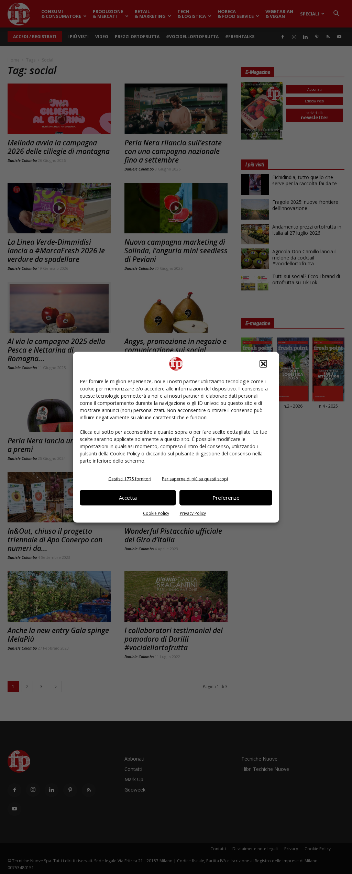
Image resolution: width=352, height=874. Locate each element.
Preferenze (226, 497)
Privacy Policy (193, 513)
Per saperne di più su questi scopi (195, 479)
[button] (263, 363)
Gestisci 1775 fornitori (129, 479)
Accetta (128, 497)
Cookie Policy (156, 513)
